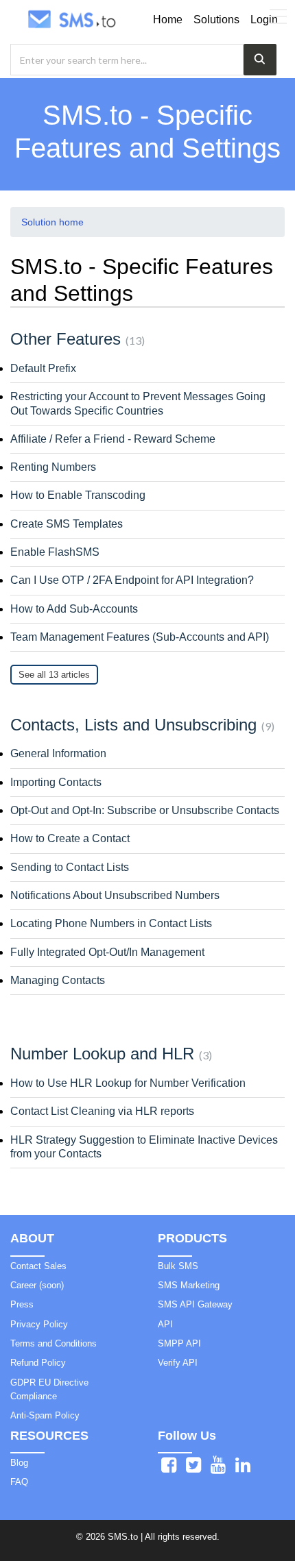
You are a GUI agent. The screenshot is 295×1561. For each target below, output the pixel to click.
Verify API (178, 1362)
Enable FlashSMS (54, 552)
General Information (58, 753)
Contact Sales (38, 1266)
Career (37, 1285)
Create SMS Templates (66, 524)
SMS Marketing (189, 1285)
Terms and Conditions (53, 1343)
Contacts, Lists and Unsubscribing (140, 724)
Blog (19, 1463)
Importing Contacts (56, 782)
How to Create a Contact (70, 838)
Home (167, 19)
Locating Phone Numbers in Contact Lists (111, 923)
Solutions (216, 19)
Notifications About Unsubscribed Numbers (115, 895)
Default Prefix (43, 368)
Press (22, 1304)
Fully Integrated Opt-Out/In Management (107, 952)
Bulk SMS (178, 1266)
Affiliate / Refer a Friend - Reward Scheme (112, 439)
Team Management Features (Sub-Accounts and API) (139, 637)
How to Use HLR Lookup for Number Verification (128, 1083)
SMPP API (179, 1343)
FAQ (19, 1482)
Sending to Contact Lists (69, 867)
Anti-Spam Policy (45, 1415)
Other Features (75, 339)
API (165, 1324)
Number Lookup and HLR (109, 1053)
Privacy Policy (39, 1324)
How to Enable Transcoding (77, 495)
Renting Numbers (53, 467)
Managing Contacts (57, 980)
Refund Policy (38, 1362)
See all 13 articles (54, 674)
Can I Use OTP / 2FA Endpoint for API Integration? (132, 580)
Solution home (52, 222)
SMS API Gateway (195, 1304)
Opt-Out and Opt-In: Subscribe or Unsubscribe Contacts (144, 810)
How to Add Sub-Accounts (74, 609)
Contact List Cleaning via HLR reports (102, 1111)
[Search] (260, 59)
